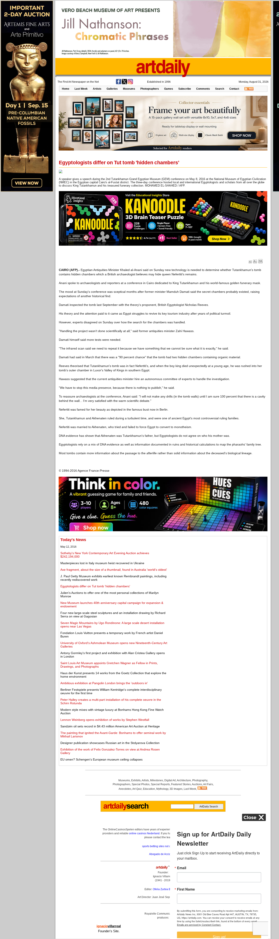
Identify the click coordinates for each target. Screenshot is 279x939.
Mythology (162, 788)
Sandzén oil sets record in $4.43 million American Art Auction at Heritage (110, 726)
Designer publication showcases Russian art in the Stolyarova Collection (110, 743)
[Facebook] (118, 83)
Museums (129, 88)
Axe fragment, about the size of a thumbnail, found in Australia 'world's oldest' (113, 569)
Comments (203, 88)
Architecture (184, 780)
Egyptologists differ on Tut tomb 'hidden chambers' (95, 586)
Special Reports (160, 784)
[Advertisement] (217, 568)
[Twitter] (124, 83)
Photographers (149, 88)
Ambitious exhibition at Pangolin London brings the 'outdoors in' (104, 683)
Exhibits (136, 780)
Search (219, 88)
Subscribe (184, 88)
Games (168, 88)
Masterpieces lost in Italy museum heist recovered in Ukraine (102, 563)
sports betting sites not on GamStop (163, 846)
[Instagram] (130, 83)
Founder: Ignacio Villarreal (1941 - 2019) (163, 876)
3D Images (176, 788)
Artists (97, 88)
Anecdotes (125, 788)
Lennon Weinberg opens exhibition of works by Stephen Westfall (104, 719)
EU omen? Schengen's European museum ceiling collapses (101, 759)
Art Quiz (137, 788)
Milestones (156, 780)
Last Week (81, 88)
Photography (199, 780)
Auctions (197, 784)
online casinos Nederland (144, 833)
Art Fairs (208, 784)
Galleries (112, 88)
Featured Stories (181, 784)
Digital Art (170, 780)
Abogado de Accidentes (163, 854)
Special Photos (141, 784)
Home (65, 88)
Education (149, 788)
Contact (234, 88)
